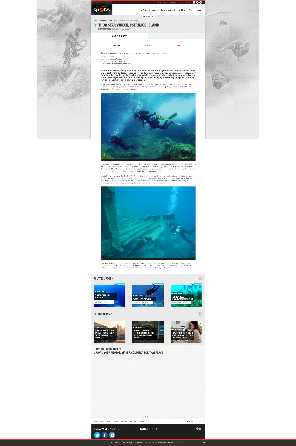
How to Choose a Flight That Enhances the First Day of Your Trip (182, 335)
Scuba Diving (113, 20)
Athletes (182, 10)
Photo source (105, 160)
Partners (180, 2)
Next (200, 278)
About (159, 2)
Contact (188, 2)
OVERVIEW (116, 45)
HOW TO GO (148, 45)
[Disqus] (148, 386)
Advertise (173, 2)
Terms (165, 2)
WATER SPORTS (103, 20)
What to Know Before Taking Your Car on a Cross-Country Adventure (105, 334)
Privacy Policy (180, 442)
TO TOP (147, 417)
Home (95, 20)
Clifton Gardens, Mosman (102, 296)
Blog (190, 10)
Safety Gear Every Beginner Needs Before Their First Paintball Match (143, 334)
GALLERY (180, 45)
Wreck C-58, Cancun (142, 299)
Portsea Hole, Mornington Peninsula (182, 297)
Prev (196, 278)
